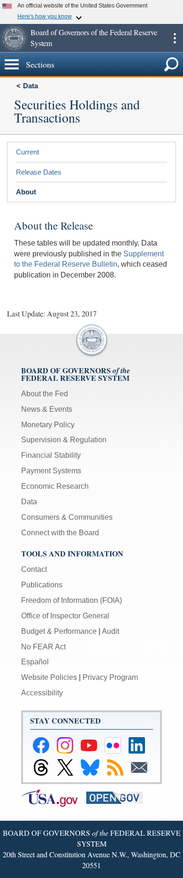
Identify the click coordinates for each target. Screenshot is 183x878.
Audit (110, 631)
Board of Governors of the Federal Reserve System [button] (93, 37)
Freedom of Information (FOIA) (71, 600)
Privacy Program (110, 677)
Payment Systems (51, 471)
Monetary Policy (48, 425)
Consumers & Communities (67, 517)
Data (30, 86)
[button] (14, 38)
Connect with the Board (60, 533)
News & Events (46, 409)
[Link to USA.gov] (53, 797)
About (26, 192)
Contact (34, 569)
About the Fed (44, 394)
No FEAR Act (43, 647)
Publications (41, 585)
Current (27, 152)
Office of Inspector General (65, 616)
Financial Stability (51, 455)
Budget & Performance (59, 631)
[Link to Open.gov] (118, 797)
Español (35, 662)
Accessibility (42, 693)
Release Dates (38, 172)
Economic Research (55, 486)
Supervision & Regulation (64, 440)
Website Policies (49, 677)
